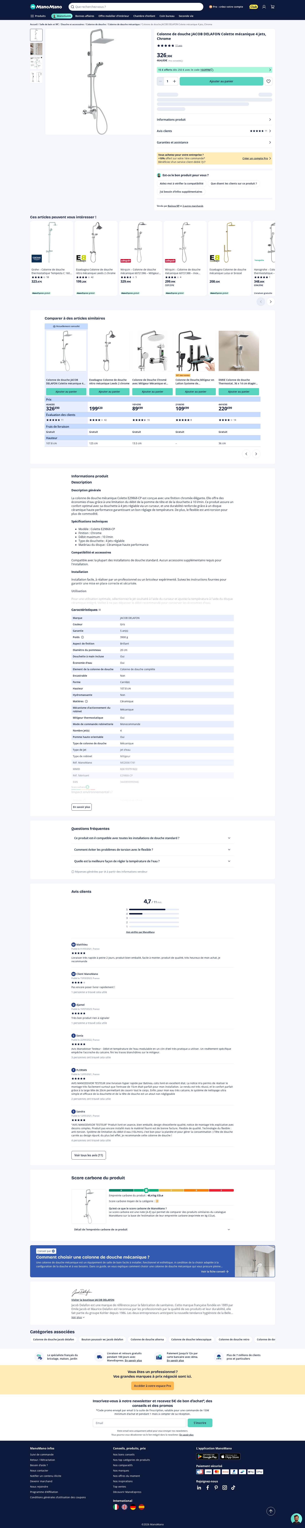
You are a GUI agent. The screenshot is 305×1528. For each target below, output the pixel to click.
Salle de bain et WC (49, 24)
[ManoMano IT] (116, 1507)
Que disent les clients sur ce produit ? (234, 183)
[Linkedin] (199, 1487)
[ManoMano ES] (141, 1507)
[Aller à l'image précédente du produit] (52, 82)
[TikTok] (233, 1487)
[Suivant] (271, 301)
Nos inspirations (123, 1481)
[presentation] (229, 1229)
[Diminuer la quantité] (160, 81)
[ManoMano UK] (124, 1507)
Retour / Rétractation (42, 1460)
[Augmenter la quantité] (174, 81)
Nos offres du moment (126, 1476)
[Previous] (246, 454)
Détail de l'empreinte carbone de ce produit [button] (100, 1229)
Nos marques (121, 1470)
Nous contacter (39, 1470)
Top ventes (119, 1486)
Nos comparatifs (123, 1465)
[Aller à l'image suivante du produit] (144, 82)
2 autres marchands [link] (193, 205)
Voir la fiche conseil (213, 1271)
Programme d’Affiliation (44, 1492)
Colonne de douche (96, 24)
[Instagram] (225, 1487)
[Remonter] (271, 1511)
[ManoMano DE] (133, 1507)
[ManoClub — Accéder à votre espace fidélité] (253, 7)
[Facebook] (207, 1487)
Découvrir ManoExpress (127, 1492)
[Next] (256, 454)
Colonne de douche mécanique (124, 24)
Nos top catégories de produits (131, 1460)
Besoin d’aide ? (39, 1465)
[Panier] (273, 7)
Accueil (33, 24)
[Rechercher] (72, 6)
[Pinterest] (216, 1487)
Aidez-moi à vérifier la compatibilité (181, 183)
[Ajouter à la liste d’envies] (268, 81)
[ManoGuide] (296, 1519)
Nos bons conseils (124, 1454)
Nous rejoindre (39, 1486)
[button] (82, 637)
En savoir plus (186, 1434)
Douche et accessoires (72, 24)
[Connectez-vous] (264, 7)
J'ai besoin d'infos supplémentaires (181, 191)
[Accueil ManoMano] (46, 7)
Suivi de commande (42, 1454)
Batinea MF (173, 205)
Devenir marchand (41, 1481)
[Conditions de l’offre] (270, 70)
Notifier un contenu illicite (45, 1476)
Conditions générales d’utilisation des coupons (58, 1497)
